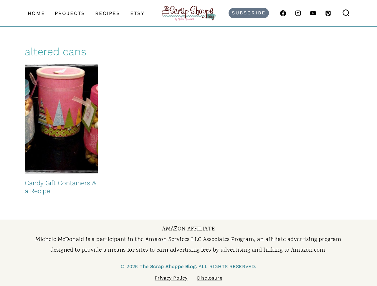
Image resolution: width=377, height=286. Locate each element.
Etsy (137, 13)
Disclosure (209, 278)
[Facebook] (283, 13)
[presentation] (61, 118)
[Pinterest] (328, 13)
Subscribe (249, 13)
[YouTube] (313, 13)
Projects (70, 13)
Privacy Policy (171, 278)
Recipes (107, 13)
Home (36, 13)
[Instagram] (298, 13)
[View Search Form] (346, 13)
